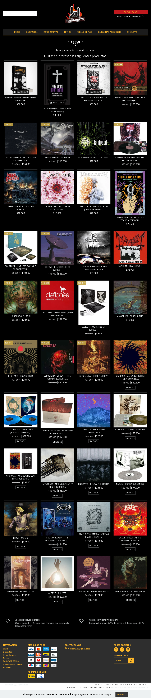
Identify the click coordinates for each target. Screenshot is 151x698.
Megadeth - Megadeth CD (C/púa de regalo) (94, 208)
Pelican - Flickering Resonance (94, 431)
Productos (31, 32)
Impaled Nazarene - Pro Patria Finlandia (94, 268)
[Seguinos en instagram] (116, 649)
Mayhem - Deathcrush (130, 266)
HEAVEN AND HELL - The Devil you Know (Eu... (130, 99)
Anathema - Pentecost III (21, 591)
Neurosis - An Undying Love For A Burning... (130, 377)
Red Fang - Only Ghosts (20, 376)
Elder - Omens (20, 538)
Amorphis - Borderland (130, 316)
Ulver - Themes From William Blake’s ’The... (57, 432)
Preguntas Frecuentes (109, 32)
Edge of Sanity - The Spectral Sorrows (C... (57, 539)
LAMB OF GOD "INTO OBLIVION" (93, 157)
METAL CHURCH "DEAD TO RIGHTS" (21, 208)
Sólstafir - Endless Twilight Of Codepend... (21, 267)
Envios (67, 32)
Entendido (121, 694)
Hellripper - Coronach (57, 157)
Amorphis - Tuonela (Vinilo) (130, 429)
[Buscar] (34, 13)
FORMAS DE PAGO (84, 32)
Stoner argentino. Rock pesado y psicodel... (130, 218)
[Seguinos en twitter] (128, 649)
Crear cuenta (123, 16)
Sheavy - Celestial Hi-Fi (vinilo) (57, 268)
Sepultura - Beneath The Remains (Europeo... (57, 377)
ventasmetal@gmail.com (79, 649)
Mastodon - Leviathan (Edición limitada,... (21, 431)
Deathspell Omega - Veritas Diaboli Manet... (94, 535)
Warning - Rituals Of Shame (130, 591)
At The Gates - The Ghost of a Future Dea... (20, 159)
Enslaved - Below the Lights (93, 484)
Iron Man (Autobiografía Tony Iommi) (57, 109)
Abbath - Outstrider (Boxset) (93, 328)
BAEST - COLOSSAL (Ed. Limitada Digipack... (130, 539)
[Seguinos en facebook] (122, 649)
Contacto (132, 32)
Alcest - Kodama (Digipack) (94, 591)
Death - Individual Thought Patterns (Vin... (130, 159)
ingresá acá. (116, 688)
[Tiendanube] (16, 685)
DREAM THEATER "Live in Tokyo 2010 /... (57, 208)
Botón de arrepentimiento (136, 688)
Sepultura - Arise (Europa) (93, 376)
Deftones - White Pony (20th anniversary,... (57, 314)
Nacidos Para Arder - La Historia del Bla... (94, 99)
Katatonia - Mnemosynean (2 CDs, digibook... (57, 485)
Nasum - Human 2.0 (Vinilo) (130, 484)
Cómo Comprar (50, 32)
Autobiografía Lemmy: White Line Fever (20, 99)
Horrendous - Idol (21, 316)
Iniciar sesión (138, 16)
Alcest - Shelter (57, 593)
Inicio (17, 32)
